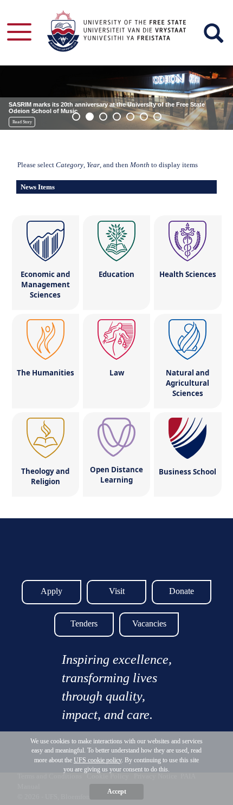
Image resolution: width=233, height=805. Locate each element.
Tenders (84, 623)
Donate (181, 591)
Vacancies (149, 623)
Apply (51, 591)
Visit (117, 591)
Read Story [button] (22, 122)
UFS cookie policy (97, 760)
